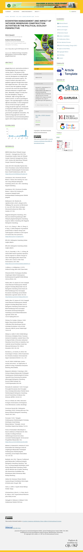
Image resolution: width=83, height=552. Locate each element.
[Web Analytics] (8, 528)
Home (7, 16)
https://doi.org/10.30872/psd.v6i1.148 (18, 49)
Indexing (61, 55)
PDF (37, 69)
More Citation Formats (42, 105)
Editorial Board (63, 23)
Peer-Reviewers (63, 26)
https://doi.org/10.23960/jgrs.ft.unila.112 (16, 174)
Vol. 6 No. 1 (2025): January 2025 (25, 16)
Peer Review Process (65, 42)
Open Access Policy (64, 48)
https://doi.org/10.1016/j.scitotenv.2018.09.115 (17, 263)
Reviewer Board (63, 33)
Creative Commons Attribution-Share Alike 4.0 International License (42, 521)
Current (8, 11)
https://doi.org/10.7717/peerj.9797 (14, 236)
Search (73, 11)
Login (76, 3)
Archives (16, 11)
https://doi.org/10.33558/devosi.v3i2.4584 (16, 442)
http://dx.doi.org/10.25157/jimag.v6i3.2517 (16, 297)
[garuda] (68, 102)
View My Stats (17, 528)
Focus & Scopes (63, 29)
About (37, 11)
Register (69, 3)
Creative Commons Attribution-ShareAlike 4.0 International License (43, 141)
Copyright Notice (63, 52)
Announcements (27, 11)
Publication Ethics (64, 39)
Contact (61, 58)
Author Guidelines (64, 36)
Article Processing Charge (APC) (68, 45)
